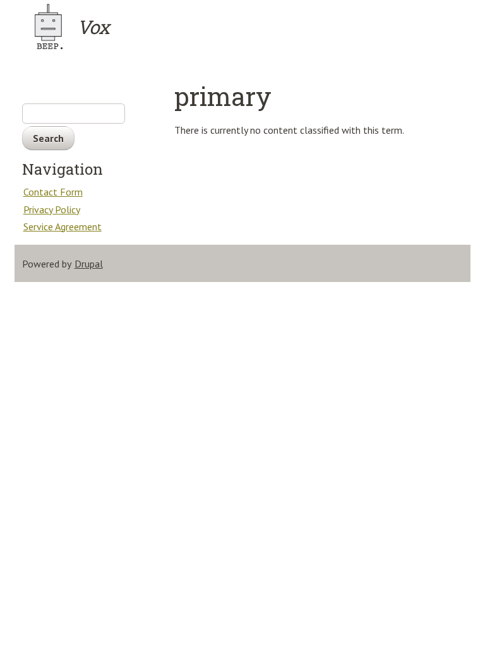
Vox (93, 27)
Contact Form (53, 191)
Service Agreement (62, 226)
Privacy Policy (51, 209)
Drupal (89, 263)
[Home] (48, 26)
